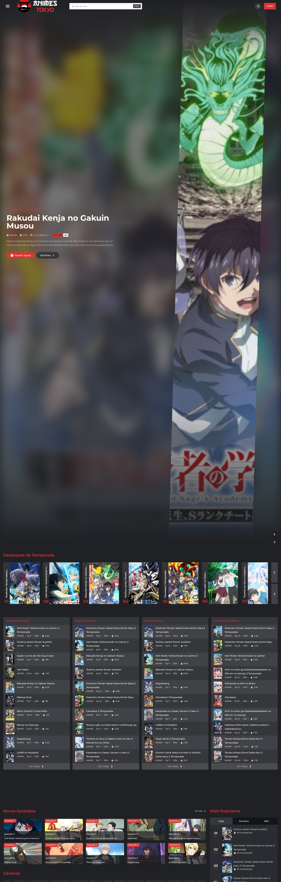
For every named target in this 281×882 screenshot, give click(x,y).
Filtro (137, 6)
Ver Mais (34, 766)
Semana (244, 821)
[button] (274, 534)
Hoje (221, 821)
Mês (266, 821)
